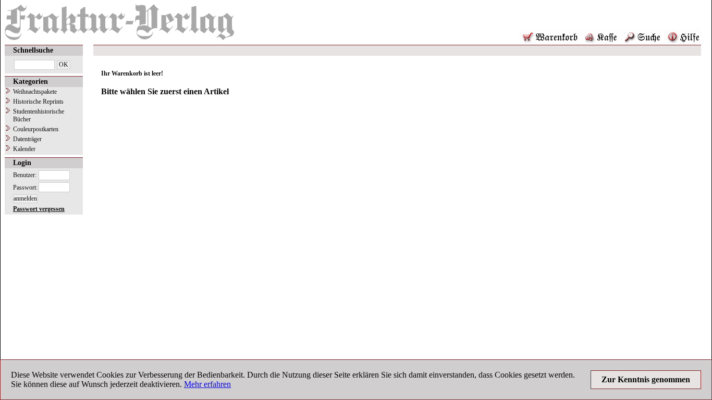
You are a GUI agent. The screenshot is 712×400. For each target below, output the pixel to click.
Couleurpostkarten (35, 129)
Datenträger (27, 139)
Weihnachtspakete (35, 91)
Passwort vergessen (39, 209)
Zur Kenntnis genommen (645, 379)
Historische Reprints (38, 101)
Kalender (24, 149)
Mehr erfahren (207, 384)
